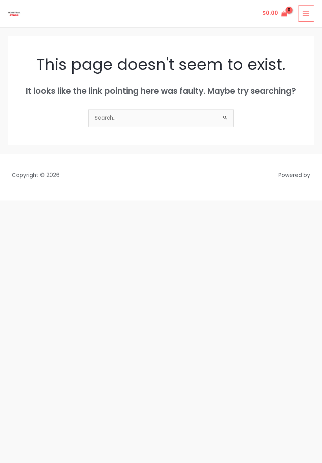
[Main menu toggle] (306, 13)
